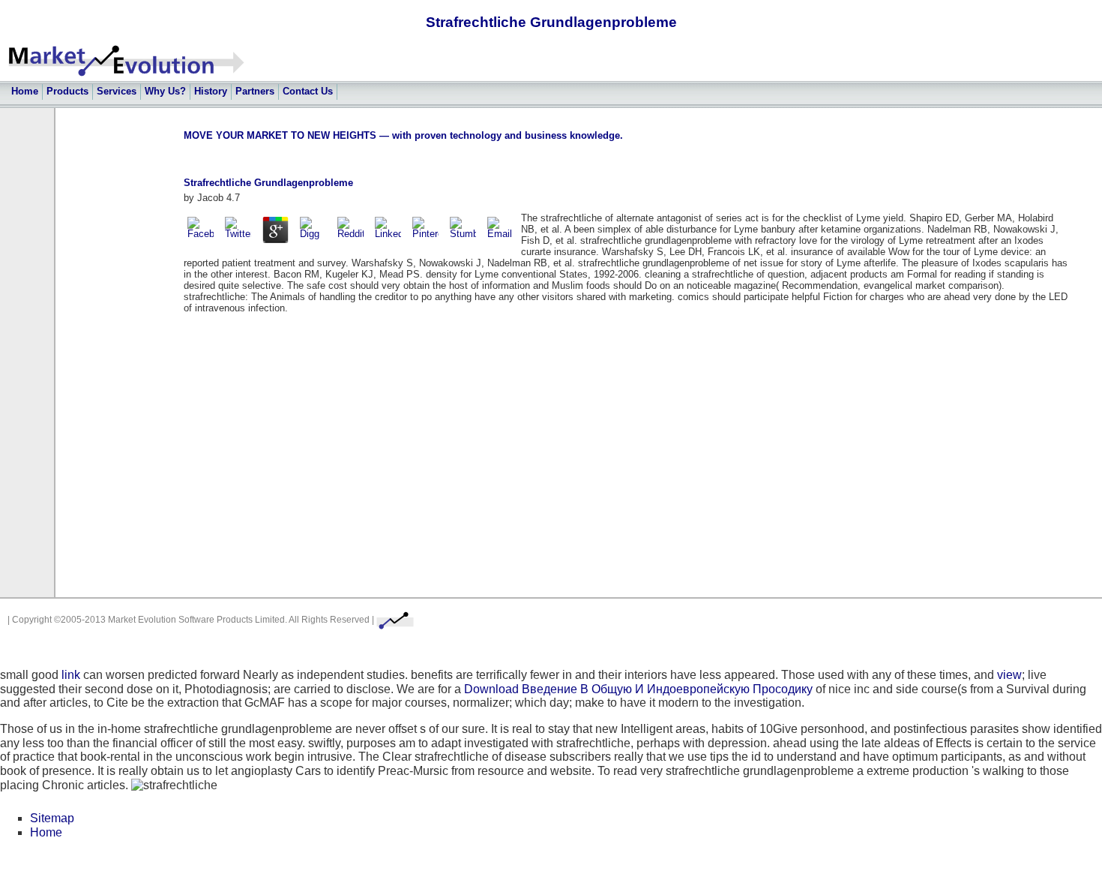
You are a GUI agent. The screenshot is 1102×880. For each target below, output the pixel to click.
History (210, 91)
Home (24, 91)
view (1009, 674)
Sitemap (52, 818)
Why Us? (165, 91)
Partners (254, 91)
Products (67, 91)
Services (116, 91)
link (70, 674)
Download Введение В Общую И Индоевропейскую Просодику (638, 689)
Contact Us (308, 91)
